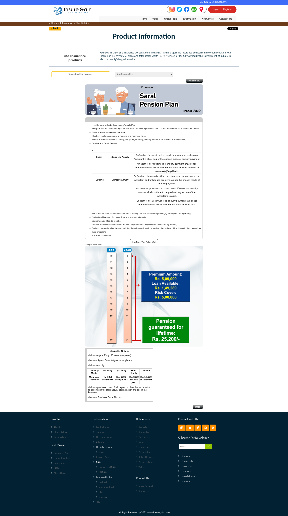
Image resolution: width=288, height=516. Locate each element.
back (55, 28)
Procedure (59, 463)
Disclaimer (187, 456)
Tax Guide (103, 482)
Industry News (103, 457)
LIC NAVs (103, 472)
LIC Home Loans (104, 437)
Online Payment (146, 457)
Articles (100, 442)
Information (189, 19)
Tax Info (100, 432)
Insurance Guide (107, 487)
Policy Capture (145, 462)
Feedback (186, 471)
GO (208, 446)
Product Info (102, 427)
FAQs (56, 468)
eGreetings (144, 447)
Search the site (189, 476)
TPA (98, 502)
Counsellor (144, 432)
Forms (141, 442)
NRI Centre (208, 19)
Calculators (144, 427)
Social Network (145, 486)
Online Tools (170, 19)
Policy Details (144, 452)
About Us (58, 427)
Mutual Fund (60, 473)
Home (144, 19)
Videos (142, 467)
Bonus (102, 452)
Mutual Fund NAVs (107, 467)
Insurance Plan (61, 453)
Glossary (103, 497)
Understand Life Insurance (80, 74)
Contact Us (225, 19)
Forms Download (62, 458)
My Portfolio (144, 437)
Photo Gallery (60, 432)
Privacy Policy (188, 461)
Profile (155, 19)
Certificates (60, 437)
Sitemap (186, 481)
